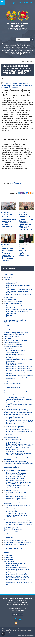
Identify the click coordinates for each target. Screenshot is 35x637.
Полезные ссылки (12, 317)
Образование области (11, 388)
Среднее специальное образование (18, 429)
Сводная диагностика (13, 442)
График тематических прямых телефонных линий (15, 351)
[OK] (29, 193)
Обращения (7, 338)
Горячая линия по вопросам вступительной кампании (15, 355)
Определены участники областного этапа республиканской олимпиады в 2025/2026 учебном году (19, 422)
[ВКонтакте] (27, 193)
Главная (24, 61)
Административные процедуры (14, 334)
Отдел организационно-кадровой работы (19, 294)
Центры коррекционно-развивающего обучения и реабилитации (18, 454)
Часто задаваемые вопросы (13, 346)
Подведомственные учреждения (14, 393)
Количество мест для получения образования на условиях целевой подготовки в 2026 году (17, 569)
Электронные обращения (12, 342)
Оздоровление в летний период (16, 495)
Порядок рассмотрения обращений (15, 340)
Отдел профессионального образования (19, 289)
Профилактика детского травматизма (16, 544)
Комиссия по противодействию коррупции (17, 520)
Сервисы (5, 552)
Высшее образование (11, 437)
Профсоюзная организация (13, 303)
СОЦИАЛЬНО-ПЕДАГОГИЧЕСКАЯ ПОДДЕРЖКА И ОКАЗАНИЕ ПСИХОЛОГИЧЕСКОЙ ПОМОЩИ (16, 478)
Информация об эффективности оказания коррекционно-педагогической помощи (20, 445)
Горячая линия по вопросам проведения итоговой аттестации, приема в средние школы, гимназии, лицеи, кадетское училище (19, 371)
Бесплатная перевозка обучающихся (16, 540)
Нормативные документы (12, 548)
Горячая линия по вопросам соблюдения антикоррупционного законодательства (19, 523)
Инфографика (8, 557)
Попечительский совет (11, 527)
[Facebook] (24, 193)
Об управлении (8, 274)
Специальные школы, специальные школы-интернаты (17, 448)
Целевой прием (9, 561)
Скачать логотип (18, 615)
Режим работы (8, 297)
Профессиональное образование (14, 427)
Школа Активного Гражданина (16, 473)
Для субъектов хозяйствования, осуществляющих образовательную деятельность (18, 515)
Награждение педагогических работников (17, 542)
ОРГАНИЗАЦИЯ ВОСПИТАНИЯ (15, 475)
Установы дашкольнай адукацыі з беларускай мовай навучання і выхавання (19, 398)
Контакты (7, 381)
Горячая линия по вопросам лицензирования (15, 364)
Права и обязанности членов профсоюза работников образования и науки (19, 310)
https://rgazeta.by (15, 183)
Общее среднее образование (13, 418)
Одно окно (6, 329)
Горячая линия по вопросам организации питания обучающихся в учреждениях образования (19, 377)
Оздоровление (11, 313)
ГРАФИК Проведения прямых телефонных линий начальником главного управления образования (19, 359)
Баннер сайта (8, 559)
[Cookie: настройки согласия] (3, 634)
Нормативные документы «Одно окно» (16, 333)
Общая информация (12, 508)
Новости (31, 61)
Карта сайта (8, 555)
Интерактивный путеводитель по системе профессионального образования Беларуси (19, 432)
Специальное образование (12, 439)
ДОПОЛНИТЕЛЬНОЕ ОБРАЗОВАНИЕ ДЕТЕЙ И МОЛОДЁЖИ (17, 486)
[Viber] (21, 193)
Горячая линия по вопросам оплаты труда (19, 366)
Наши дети (9, 537)
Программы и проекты (11, 490)
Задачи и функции (10, 299)
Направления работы (10, 467)
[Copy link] (32, 193)
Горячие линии (8, 348)
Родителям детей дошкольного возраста (19, 401)
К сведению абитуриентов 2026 (16, 564)
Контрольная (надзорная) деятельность (17, 505)
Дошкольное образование (12, 395)
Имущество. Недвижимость (13, 529)
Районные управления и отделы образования (18, 391)
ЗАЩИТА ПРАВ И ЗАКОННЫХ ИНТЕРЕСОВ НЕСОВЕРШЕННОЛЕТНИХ (19, 483)
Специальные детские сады (15, 451)
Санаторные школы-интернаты (16, 497)
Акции (6, 535)
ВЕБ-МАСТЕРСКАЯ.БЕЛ (26, 635)
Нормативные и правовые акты (16, 499)
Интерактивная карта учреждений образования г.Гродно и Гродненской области (18, 462)
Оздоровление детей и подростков (15, 492)
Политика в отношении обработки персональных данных (15, 321)
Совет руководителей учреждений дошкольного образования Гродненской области (19, 404)
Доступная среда (9, 533)
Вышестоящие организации (13, 301)
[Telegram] (19, 193)
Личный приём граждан (11, 336)
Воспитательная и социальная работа (16, 470)
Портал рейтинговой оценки (13, 383)
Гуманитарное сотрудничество (14, 531)
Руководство (8, 277)
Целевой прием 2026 (13, 566)
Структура (7, 279)
